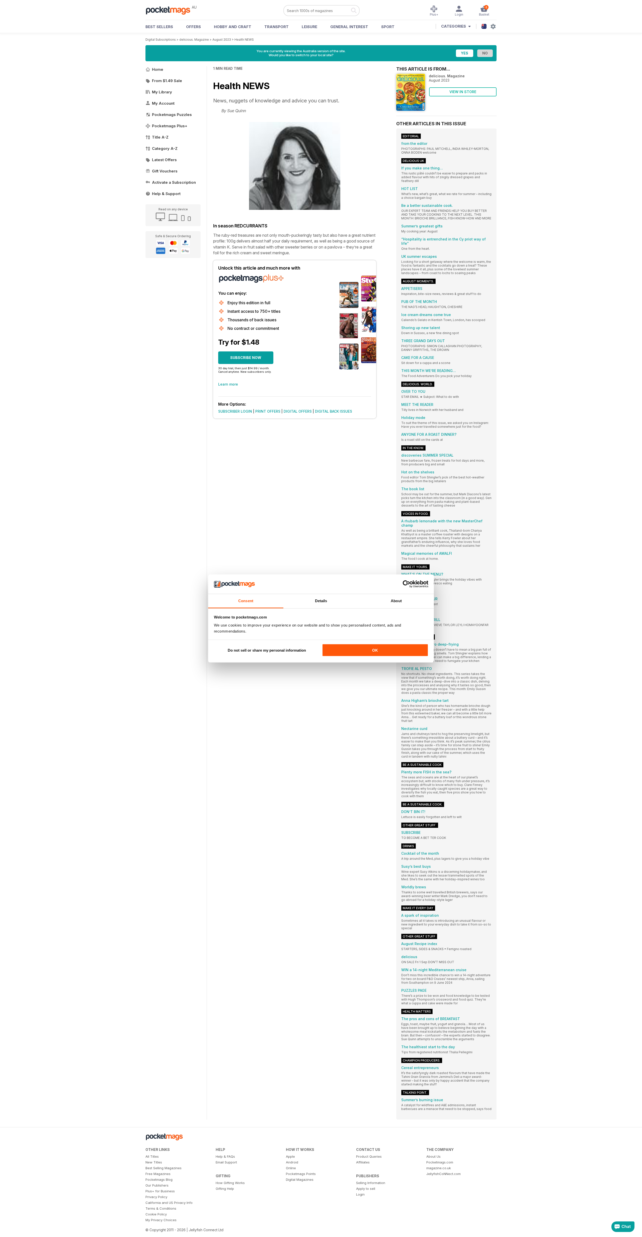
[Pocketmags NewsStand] (170, 10)
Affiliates (363, 1162)
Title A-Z (160, 137)
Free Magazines (158, 1174)
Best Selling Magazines (163, 1168)
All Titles (152, 1156)
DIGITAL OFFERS (298, 411)
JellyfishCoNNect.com (443, 1174)
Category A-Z (165, 148)
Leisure (309, 26)
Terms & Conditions (160, 1208)
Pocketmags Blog (159, 1180)
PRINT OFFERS (267, 411)
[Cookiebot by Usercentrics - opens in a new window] (406, 584)
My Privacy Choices (161, 1220)
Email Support (226, 1162)
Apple (290, 1156)
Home (157, 69)
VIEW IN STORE (462, 92)
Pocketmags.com (439, 1162)
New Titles (153, 1162)
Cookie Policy (156, 1214)
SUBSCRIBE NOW (245, 357)
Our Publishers (157, 1185)
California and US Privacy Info (169, 1203)
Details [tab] (321, 600)
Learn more (228, 384)
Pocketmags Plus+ (169, 125)
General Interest (349, 26)
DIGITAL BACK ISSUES (333, 411)
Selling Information (370, 1183)
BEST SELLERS (159, 26)
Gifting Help (225, 1189)
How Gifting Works (230, 1183)
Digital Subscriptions (160, 39)
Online (291, 1168)
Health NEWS (244, 39)
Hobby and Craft (232, 26)
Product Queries (369, 1156)
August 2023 (221, 39)
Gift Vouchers (165, 171)
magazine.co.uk (438, 1168)
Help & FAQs (225, 1156)
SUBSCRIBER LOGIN (235, 411)
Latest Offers (164, 159)
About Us (433, 1156)
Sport (387, 26)
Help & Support (166, 193)
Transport (276, 26)
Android (292, 1162)
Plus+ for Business (160, 1191)
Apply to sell (365, 1189)
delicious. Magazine (194, 39)
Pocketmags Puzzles (172, 114)
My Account (163, 103)
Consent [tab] (245, 600)
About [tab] (396, 600)
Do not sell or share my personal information (267, 650)
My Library (162, 92)
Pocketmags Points (301, 1174)
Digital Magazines (299, 1180)
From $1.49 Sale (167, 80)
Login (360, 1194)
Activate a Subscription (174, 182)
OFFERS (193, 26)
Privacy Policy (156, 1197)
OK (375, 650)
